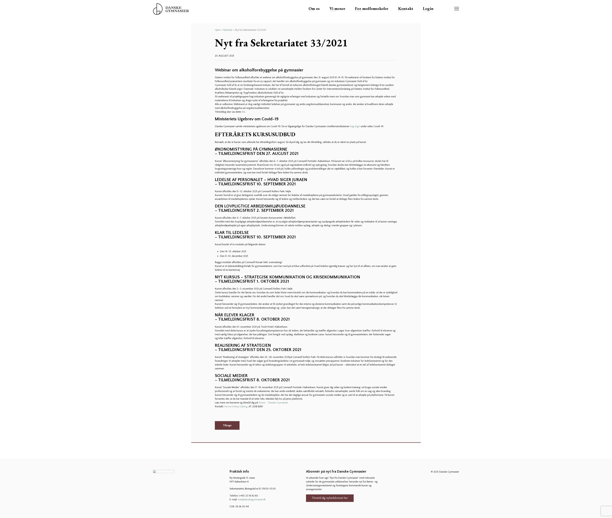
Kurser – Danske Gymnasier (273, 402)
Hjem (218, 30)
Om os (314, 8)
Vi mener (337, 8)
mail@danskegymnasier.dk (252, 499)
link (243, 111)
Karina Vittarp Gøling (235, 406)
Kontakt (405, 8)
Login (428, 8)
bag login (355, 126)
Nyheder (227, 30)
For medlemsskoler (371, 8)
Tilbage (227, 425)
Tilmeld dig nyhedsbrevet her (330, 498)
